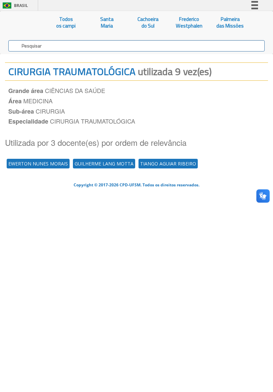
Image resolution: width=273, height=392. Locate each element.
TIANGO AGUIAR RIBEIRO (168, 163)
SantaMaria (107, 22)
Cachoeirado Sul (147, 22)
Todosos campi (66, 22)
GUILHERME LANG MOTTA (104, 163)
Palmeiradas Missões (230, 22)
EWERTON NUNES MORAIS (38, 163)
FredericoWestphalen (189, 22)
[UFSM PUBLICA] (23, 22)
